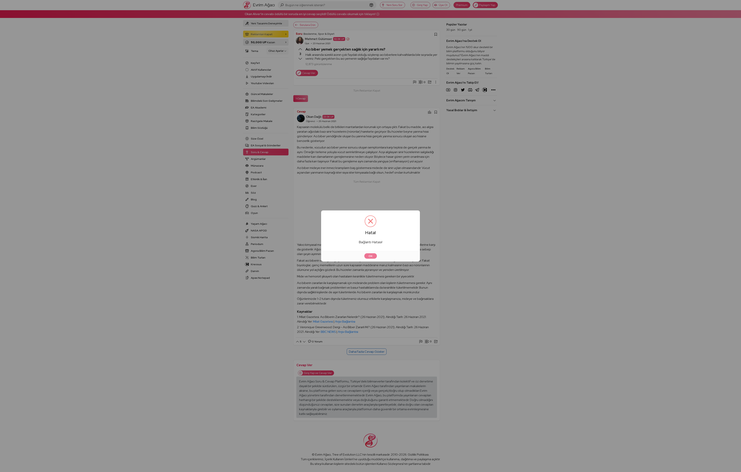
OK (371, 256)
